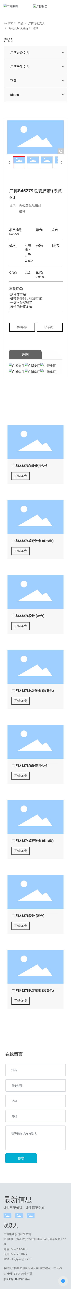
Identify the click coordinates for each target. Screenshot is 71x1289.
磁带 (35, 28)
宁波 (10, 1273)
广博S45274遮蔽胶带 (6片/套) (32, 541)
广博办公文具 (36, 23)
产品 (20, 23)
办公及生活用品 (18, 28)
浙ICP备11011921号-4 (17, 1279)
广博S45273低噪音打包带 (29, 466)
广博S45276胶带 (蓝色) (27, 616)
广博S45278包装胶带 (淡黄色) (32, 691)
